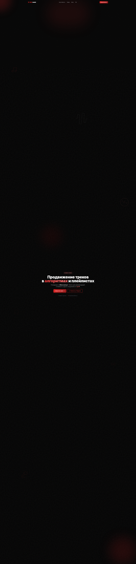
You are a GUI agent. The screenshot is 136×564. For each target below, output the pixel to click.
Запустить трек (59, 290)
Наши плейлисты (62, 2)
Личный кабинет (104, 2)
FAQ (76, 2)
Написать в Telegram (75, 290)
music (33, 2)
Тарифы (68, 2)
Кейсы (72, 2)
